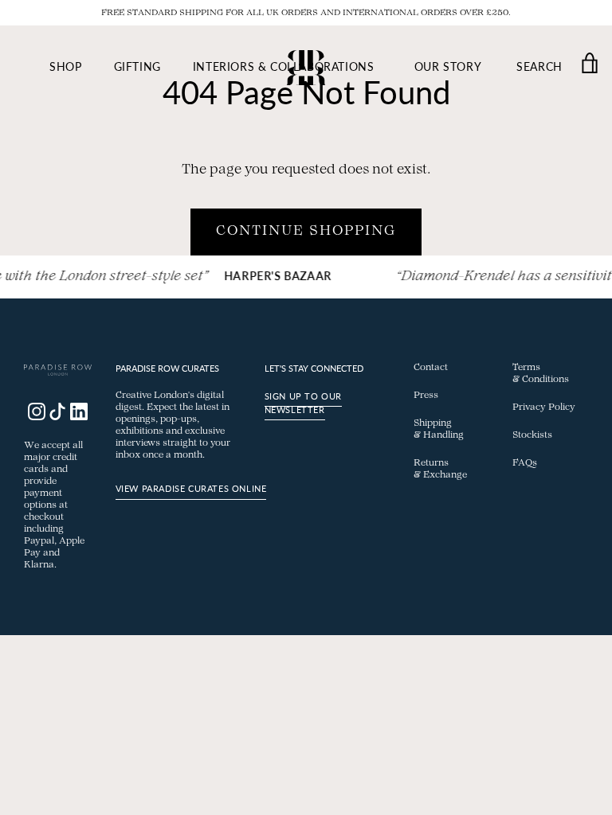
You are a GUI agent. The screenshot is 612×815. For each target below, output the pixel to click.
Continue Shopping (306, 231)
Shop (65, 66)
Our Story (447, 66)
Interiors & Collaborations (284, 66)
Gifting (137, 66)
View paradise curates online (191, 488)
